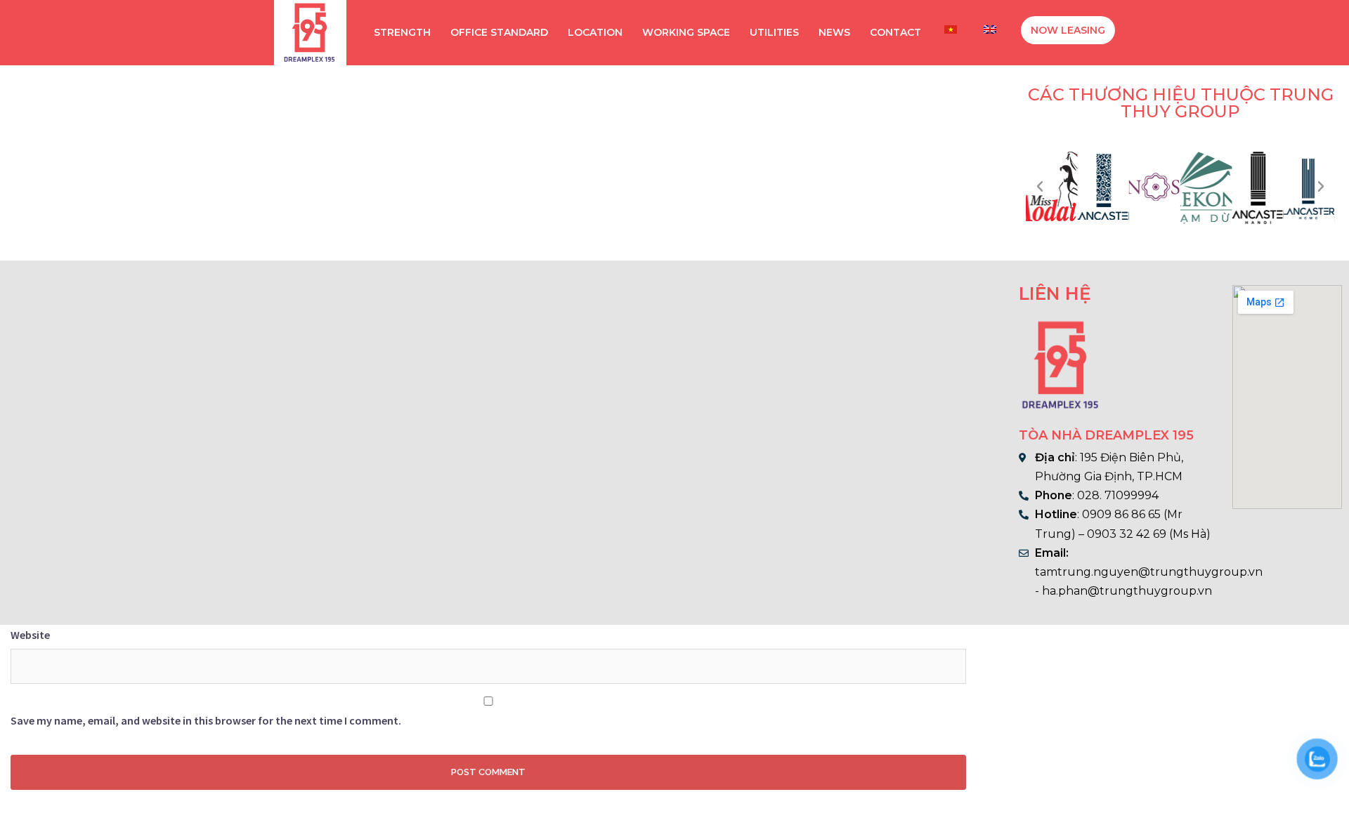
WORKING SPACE (686, 32)
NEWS (834, 32)
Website (30, 635)
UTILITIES (774, 32)
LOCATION (595, 32)
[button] (1040, 187)
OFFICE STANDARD (499, 32)
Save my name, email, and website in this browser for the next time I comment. (206, 720)
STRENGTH (402, 32)
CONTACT (895, 32)
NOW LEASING (1068, 30)
